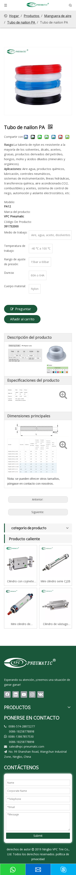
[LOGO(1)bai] (30, 662)
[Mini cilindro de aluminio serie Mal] (20, 604)
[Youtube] (24, 694)
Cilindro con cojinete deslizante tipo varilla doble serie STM (20, 581)
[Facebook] (7, 694)
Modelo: (9, 202)
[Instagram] (32, 694)
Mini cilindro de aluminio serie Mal (20, 624)
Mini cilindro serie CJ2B (55, 581)
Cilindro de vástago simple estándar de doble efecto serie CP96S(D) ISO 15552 (55, 624)
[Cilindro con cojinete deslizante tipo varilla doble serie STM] (20, 561)
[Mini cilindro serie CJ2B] (55, 561)
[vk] (40, 694)
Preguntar (23, 309)
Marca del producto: (17, 212)
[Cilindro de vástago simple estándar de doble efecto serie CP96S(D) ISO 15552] (55, 604)
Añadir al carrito (22, 319)
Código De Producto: (18, 222)
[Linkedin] (15, 694)
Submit (38, 836)
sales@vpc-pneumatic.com (26, 746)
